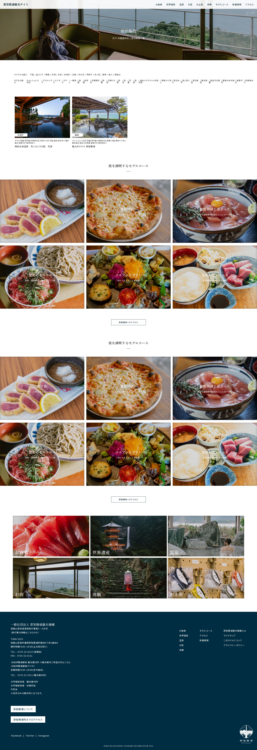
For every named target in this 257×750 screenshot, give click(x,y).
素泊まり (175, 81)
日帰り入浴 (111, 81)
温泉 (181, 4)
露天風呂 (203, 81)
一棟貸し (72, 81)
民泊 (124, 81)
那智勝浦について (23, 709)
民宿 (118, 81)
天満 (54, 74)
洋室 (129, 81)
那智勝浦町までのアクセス (28, 719)
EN (252, 13)
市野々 (89, 74)
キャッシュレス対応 (33, 81)
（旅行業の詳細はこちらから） (25, 632)
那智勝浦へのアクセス (128, 322)
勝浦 (48, 74)
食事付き (239, 81)
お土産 (199, 4)
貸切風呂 (195, 81)
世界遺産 (170, 4)
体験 (209, 4)
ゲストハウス (46, 81)
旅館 (102, 81)
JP (247, 13)
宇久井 (81, 74)
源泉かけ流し (165, 81)
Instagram (43, 735)
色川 (110, 74)
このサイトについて (233, 640)
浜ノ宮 (97, 74)
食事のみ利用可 (228, 81)
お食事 (159, 4)
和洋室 (85, 81)
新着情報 (236, 4)
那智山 (118, 74)
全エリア (39, 74)
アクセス (249, 4)
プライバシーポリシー (234, 645)
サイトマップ (229, 635)
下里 (32, 74)
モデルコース (222, 4)
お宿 (190, 4)
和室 (79, 81)
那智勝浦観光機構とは (235, 630)
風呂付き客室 (214, 81)
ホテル (64, 81)
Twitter (30, 735)
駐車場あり (248, 81)
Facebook (16, 735)
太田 (74, 74)
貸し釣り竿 (185, 81)
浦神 (104, 74)
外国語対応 (95, 81)
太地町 (67, 74)
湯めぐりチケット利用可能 (148, 81)
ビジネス (56, 81)
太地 (60, 74)
